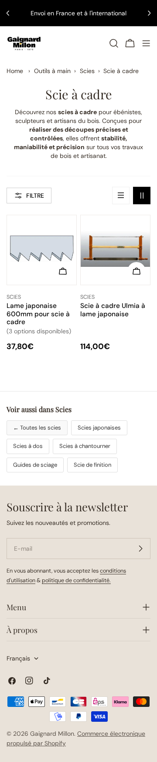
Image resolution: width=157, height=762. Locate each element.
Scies (87, 71)
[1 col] (121, 195)
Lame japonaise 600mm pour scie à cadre (38, 313)
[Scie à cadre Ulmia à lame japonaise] (115, 250)
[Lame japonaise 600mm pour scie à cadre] (41, 250)
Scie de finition (92, 464)
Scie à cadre (121, 71)
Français (18, 658)
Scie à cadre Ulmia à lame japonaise (112, 309)
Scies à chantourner (84, 446)
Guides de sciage (35, 464)
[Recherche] (113, 43)
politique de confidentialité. (76, 580)
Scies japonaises (99, 427)
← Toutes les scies (37, 427)
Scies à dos (28, 446)
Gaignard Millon (52, 734)
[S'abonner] (140, 548)
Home (15, 71)
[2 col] (141, 195)
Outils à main (52, 71)
